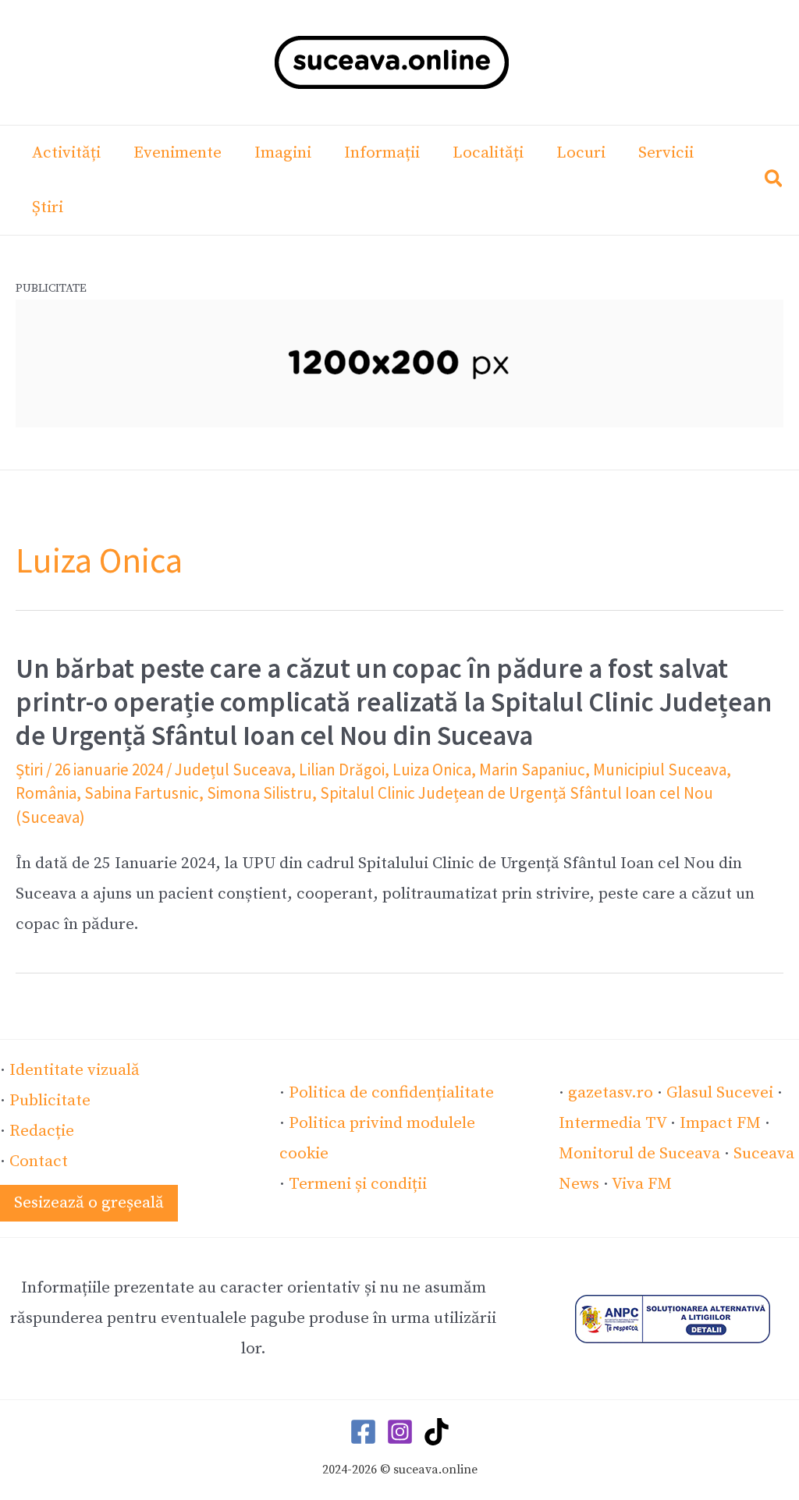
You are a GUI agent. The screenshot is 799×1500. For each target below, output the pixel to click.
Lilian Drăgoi (342, 769)
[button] (774, 182)
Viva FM (642, 1184)
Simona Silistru (259, 792)
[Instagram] (400, 1431)
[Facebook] (363, 1431)
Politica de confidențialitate (391, 1093)
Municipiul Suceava (659, 769)
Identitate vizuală (74, 1070)
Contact (38, 1161)
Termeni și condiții (358, 1184)
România (46, 792)
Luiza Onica (431, 769)
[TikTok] (436, 1431)
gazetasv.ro (610, 1093)
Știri (29, 769)
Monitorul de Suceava (639, 1154)
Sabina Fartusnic (141, 792)
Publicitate (50, 1100)
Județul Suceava (233, 769)
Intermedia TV (612, 1123)
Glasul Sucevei (719, 1093)
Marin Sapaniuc (532, 769)
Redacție (41, 1131)
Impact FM (720, 1123)
